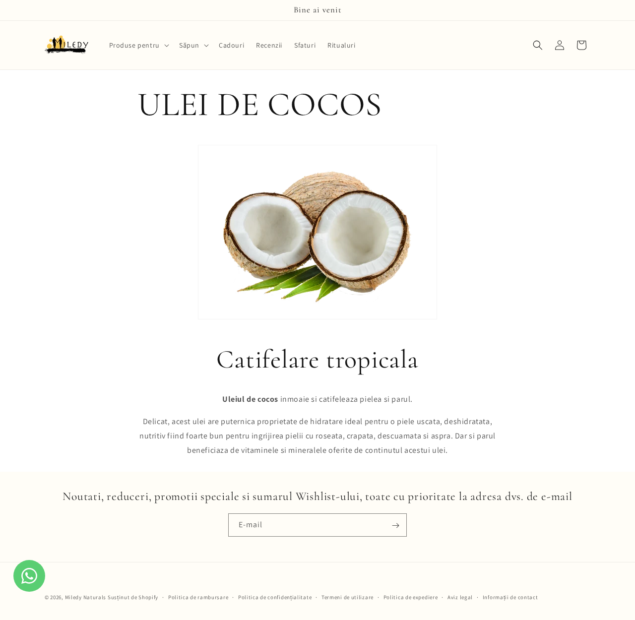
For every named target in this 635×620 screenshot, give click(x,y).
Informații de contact (510, 596)
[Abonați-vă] (395, 525)
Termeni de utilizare (347, 596)
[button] (138, 45)
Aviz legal (460, 596)
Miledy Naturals (86, 597)
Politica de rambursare (198, 596)
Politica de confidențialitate (275, 596)
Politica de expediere (410, 596)
